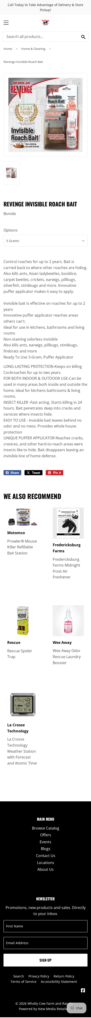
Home (8, 49)
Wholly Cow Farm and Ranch (50, 1003)
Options (11, 230)
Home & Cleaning (33, 49)
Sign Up (45, 960)
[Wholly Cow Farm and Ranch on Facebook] (83, 990)
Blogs (45, 848)
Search (18, 976)
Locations (45, 862)
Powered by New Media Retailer (44, 1009)
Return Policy (64, 976)
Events (45, 841)
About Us (45, 869)
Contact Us (45, 855)
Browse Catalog (45, 828)
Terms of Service (23, 981)
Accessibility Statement (59, 981)
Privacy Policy (38, 976)
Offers (45, 834)
